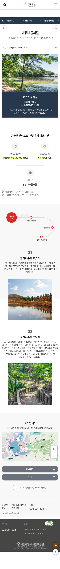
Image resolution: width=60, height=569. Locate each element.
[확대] (53, 448)
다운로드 (30, 469)
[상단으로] (55, 552)
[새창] (49, 526)
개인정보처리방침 (29, 529)
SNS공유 (55, 27)
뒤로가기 (4, 27)
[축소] (53, 455)
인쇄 (30, 477)
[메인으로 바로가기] (3, 20)
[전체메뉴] (55, 5)
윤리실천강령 (41, 529)
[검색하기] (4, 4)
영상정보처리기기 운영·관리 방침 (35, 533)
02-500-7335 (9, 529)
